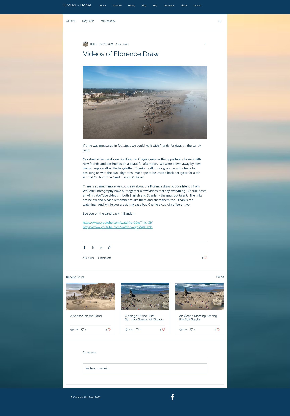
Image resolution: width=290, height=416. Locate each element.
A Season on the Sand (86, 316)
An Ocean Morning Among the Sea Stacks (198, 317)
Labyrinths (88, 20)
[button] (219, 21)
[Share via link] (109, 247)
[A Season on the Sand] (90, 296)
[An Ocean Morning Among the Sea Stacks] (199, 296)
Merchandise (108, 20)
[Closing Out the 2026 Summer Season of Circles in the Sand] (145, 296)
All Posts (71, 20)
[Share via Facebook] (84, 247)
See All (220, 276)
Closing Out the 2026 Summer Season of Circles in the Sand (144, 317)
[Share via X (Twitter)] (92, 247)
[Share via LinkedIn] (101, 247)
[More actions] (205, 44)
